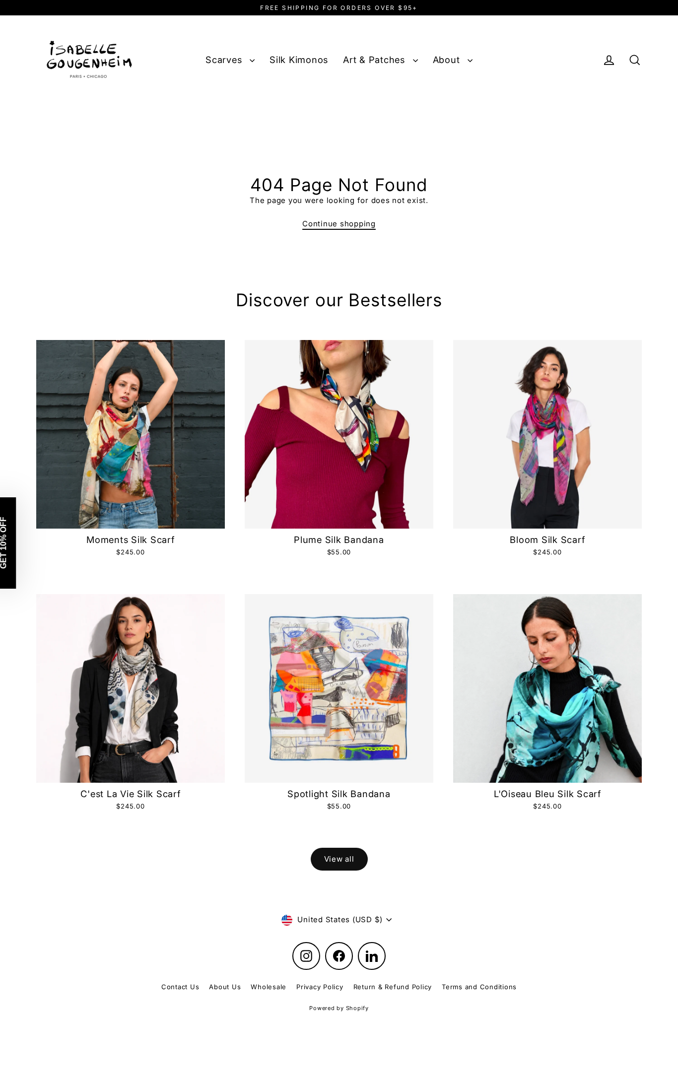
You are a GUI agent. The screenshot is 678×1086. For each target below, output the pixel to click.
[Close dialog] (521, 413)
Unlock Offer (242, 659)
